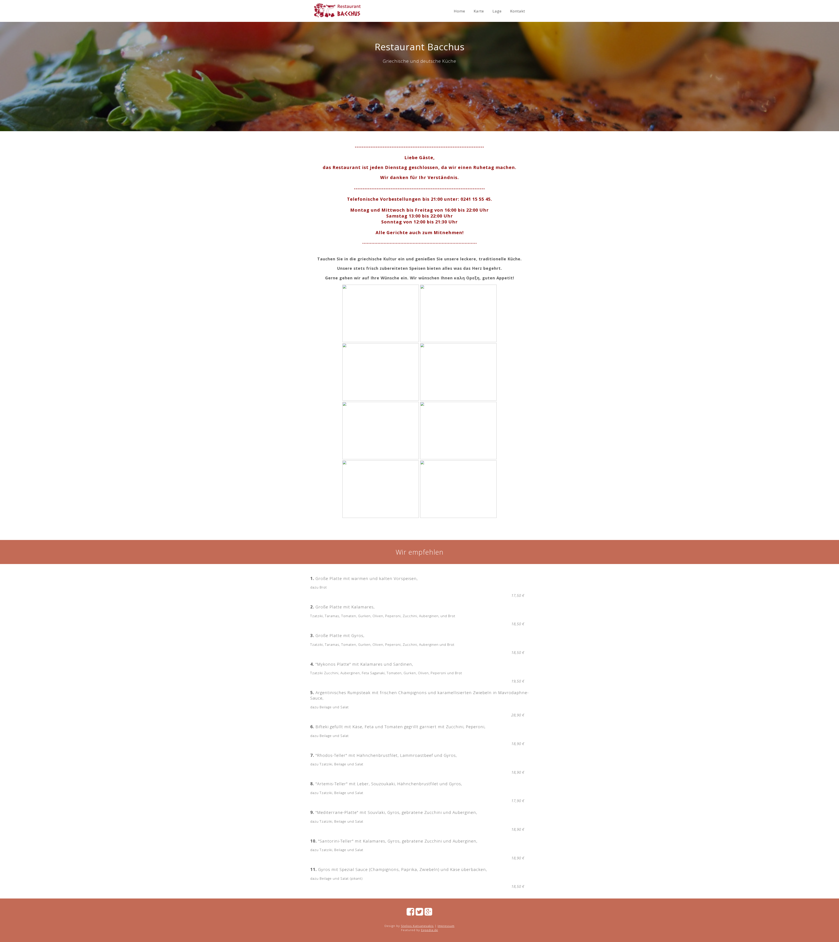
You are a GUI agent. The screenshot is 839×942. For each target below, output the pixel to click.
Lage (497, 11)
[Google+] (428, 913)
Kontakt (517, 11)
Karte (479, 11)
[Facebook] (410, 913)
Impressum (446, 926)
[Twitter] (419, 913)
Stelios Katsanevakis (417, 926)
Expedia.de (429, 930)
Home (459, 11)
